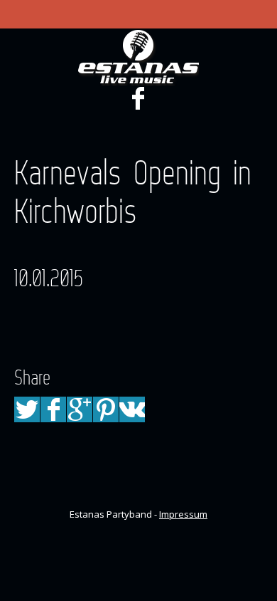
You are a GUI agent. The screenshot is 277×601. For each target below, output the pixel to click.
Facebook (138, 98)
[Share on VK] (132, 409)
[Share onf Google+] (79, 409)
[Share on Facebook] (53, 409)
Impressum (183, 514)
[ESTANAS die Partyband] (138, 57)
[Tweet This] (27, 409)
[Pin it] (106, 409)
